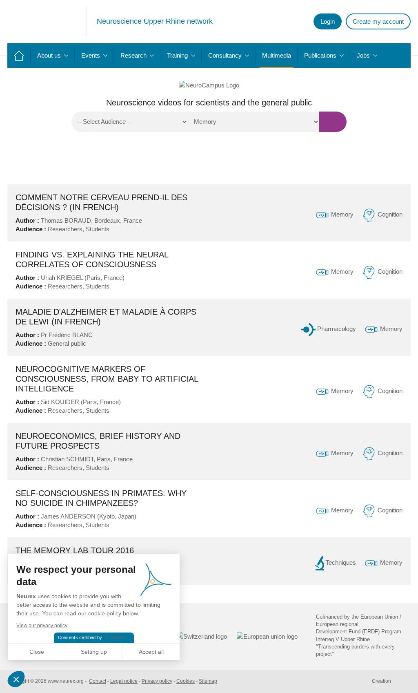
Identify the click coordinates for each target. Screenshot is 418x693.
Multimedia (276, 55)
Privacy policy (157, 681)
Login (327, 21)
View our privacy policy (41, 625)
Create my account (378, 21)
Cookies (185, 681)
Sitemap (208, 681)
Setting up (94, 651)
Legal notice (124, 681)
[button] (17, 679)
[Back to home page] (47, 21)
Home (19, 55)
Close (36, 651)
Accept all (151, 651)
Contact (97, 681)
